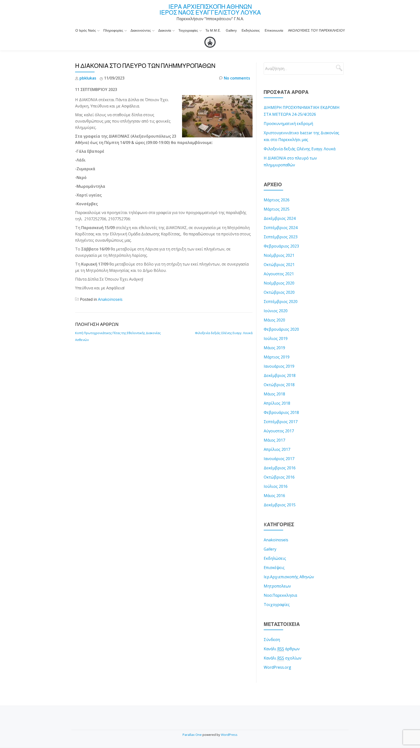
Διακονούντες (141, 30)
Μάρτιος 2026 (276, 200)
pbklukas (87, 78)
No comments (237, 78)
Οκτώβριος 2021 (279, 264)
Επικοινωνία (274, 30)
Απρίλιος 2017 (277, 449)
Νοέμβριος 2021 (279, 255)
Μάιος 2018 (274, 394)
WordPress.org (277, 667)
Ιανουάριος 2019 (279, 366)
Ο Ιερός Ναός (85, 30)
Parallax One (192, 734)
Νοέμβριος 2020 (279, 283)
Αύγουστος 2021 (279, 273)
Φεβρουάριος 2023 (281, 246)
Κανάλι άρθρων (282, 648)
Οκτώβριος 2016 (279, 477)
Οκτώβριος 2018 (279, 384)
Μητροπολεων (277, 586)
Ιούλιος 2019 (276, 338)
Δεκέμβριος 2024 (280, 218)
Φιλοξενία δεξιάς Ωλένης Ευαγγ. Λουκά (224, 333)
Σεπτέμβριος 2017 (281, 421)
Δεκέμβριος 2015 (280, 505)
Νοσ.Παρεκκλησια (280, 595)
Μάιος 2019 (274, 347)
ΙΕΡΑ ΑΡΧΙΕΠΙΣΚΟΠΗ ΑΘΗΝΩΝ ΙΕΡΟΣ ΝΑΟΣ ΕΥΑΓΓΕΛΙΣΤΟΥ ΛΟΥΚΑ (210, 9)
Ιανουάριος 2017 (279, 458)
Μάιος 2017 (274, 440)
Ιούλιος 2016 (276, 486)
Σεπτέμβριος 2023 (281, 237)
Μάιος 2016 (274, 495)
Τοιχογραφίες (188, 30)
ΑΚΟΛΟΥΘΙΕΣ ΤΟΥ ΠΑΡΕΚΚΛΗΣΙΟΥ (316, 30)
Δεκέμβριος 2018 (280, 375)
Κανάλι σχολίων (282, 658)
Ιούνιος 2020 (276, 310)
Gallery (231, 30)
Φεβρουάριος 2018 (281, 412)
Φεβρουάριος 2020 (281, 329)
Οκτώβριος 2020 (279, 292)
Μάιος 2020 (274, 320)
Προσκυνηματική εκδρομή (288, 123)
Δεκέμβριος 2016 (280, 468)
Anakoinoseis (110, 299)
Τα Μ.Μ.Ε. (213, 30)
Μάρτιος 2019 (276, 357)
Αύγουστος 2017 (279, 431)
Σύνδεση (272, 639)
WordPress (229, 734)
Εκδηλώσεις (251, 30)
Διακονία (164, 30)
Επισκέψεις (274, 567)
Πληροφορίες (113, 30)
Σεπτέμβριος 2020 (281, 301)
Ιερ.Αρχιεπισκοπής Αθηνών (289, 576)
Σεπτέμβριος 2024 (281, 227)
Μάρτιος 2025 (276, 209)
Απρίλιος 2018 (277, 403)
